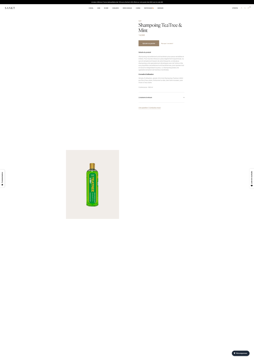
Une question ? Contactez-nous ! (150, 108)
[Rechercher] (245, 8)
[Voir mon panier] (248, 7)
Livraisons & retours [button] (145, 97)
